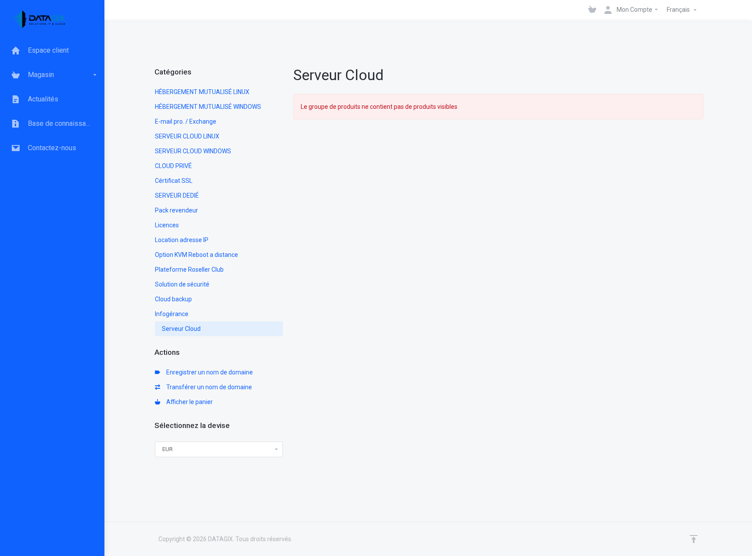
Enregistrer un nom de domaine (208, 372)
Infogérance (171, 313)
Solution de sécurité (182, 284)
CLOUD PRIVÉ (173, 165)
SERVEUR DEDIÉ (177, 195)
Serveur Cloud (181, 328)
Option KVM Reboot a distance (196, 254)
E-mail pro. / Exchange (185, 121)
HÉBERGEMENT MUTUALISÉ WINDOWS (208, 106)
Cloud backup (173, 299)
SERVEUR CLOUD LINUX (187, 136)
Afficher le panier (188, 401)
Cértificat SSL (173, 180)
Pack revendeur (176, 210)
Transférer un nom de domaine (208, 387)
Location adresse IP (181, 239)
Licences (167, 225)
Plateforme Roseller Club (189, 269)
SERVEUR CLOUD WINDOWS (193, 151)
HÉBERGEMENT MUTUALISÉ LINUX (202, 91)
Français (679, 9)
